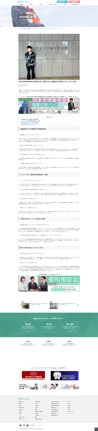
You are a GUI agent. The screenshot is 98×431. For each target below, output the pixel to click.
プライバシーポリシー (40, 425)
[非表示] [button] (50, 117)
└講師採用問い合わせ (38, 419)
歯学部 (23, 85)
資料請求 (63, 1)
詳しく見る (28, 331)
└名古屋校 (20, 409)
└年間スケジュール (21, 419)
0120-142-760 (29, 343)
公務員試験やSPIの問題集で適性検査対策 (30, 119)
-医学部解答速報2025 (54, 415)
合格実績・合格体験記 (53, 4)
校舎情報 (30, 4)
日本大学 (26, 85)
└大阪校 (19, 411)
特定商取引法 (33, 425)
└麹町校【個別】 (21, 407)
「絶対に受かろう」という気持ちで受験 (29, 122)
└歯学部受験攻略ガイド (55, 411)
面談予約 (75, 1)
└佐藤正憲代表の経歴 (54, 403)
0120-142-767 (70, 343)
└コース (19, 415)
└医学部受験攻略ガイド (55, 409)
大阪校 (69, 341)
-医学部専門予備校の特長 (55, 401)
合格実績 (28, 28)
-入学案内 (20, 413)
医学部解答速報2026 (75, 4)
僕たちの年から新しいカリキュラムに (29, 124)
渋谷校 (20, 85)
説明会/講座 (21, 4)
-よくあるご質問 (70, 411)
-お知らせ (68, 401)
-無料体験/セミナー (21, 401)
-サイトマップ (69, 413)
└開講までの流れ (21, 417)
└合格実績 (36, 413)
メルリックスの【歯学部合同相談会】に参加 (30, 121)
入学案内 (40, 4)
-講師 (35, 417)
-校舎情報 (20, 403)
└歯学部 (36, 409)
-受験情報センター (54, 407)
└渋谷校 (19, 405)
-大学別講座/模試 (38, 401)
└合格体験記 (37, 415)
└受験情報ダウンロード (55, 413)
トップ (19, 28)
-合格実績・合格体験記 (39, 411)
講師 (65, 4)
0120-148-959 (49, 343)
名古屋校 (48, 341)
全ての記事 (23, 28)
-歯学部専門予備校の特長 (55, 405)
